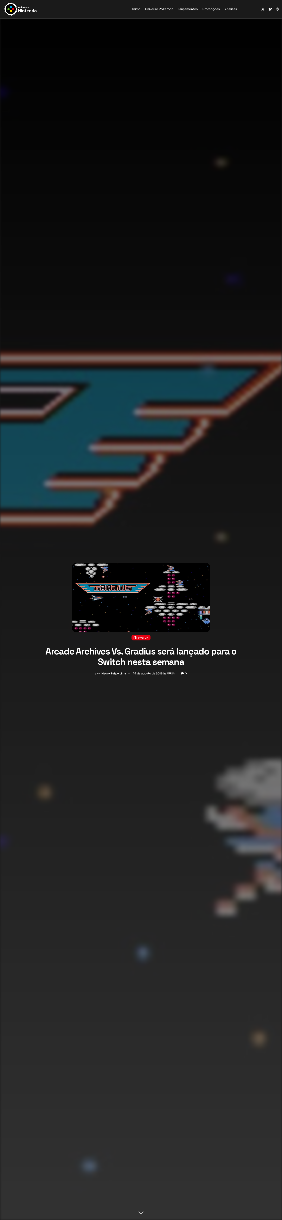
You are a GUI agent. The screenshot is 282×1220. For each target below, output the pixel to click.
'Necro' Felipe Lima (113, 673)
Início (136, 9)
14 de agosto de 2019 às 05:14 (154, 673)
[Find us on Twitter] (262, 9)
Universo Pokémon (159, 9)
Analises (230, 9)
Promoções (211, 9)
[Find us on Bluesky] (270, 9)
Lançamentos (188, 9)
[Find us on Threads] (277, 9)
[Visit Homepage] (33, 9)
